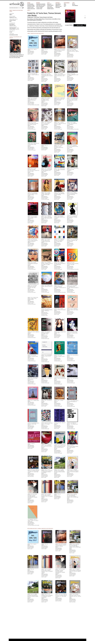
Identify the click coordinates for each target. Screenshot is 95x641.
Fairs (65, 6)
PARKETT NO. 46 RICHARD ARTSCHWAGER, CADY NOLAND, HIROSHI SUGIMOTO (72, 286)
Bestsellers (43, 4)
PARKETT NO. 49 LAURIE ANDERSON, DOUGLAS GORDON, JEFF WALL (32, 286)
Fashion (33, 6)
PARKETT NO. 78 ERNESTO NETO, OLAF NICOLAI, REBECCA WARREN (46, 123)
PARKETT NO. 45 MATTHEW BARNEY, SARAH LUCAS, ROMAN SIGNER (33, 298)
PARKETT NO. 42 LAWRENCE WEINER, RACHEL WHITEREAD (72, 309)
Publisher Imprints (50, 5)
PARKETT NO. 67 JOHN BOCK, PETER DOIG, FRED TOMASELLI (72, 169)
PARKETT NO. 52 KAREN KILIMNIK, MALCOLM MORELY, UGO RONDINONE (59, 263)
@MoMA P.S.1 (58, 5)
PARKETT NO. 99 (44, 49)
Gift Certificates (75, 5)
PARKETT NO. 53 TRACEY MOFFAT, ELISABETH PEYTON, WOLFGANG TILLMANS (47, 263)
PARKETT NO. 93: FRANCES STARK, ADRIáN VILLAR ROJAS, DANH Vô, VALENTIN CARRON (73, 470)
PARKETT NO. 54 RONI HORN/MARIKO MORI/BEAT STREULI (33, 263)
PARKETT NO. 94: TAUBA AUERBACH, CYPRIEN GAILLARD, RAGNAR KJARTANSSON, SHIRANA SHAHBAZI (32, 496)
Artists (37, 6)
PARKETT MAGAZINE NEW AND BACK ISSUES (36, 33)
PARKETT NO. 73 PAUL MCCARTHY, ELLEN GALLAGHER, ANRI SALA (58, 146)
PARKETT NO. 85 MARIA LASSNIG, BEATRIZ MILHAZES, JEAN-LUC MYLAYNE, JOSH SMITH (60, 75)
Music (30, 6)
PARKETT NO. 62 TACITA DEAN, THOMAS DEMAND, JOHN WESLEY (32, 217)
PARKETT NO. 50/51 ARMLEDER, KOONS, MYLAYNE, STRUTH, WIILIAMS (73, 263)
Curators (37, 7)
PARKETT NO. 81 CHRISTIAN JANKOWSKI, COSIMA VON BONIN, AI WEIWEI (59, 99)
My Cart (73, 4)
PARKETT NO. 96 (57, 494)
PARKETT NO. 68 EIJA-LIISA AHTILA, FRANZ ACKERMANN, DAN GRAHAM (59, 169)
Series (41, 8)
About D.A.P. (49, 4)
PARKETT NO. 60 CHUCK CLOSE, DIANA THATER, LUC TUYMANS (59, 217)
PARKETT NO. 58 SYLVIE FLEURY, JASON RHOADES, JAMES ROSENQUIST (33, 240)
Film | (28, 6)
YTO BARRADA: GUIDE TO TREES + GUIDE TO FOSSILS (33, 520)
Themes (41, 7)
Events (65, 5)
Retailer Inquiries (50, 7)
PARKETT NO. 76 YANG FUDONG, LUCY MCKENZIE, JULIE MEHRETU (72, 123)
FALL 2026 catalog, (17, 53)
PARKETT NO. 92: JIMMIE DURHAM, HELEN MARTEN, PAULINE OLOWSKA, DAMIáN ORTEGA (59, 471)
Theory (32, 7)
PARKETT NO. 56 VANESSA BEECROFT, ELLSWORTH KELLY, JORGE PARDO (59, 240)
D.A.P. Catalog (43, 5)
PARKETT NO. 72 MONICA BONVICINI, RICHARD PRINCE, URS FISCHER (72, 146)
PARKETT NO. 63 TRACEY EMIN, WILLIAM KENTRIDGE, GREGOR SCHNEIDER (72, 193)
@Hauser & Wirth (58, 6)
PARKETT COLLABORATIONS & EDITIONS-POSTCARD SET (72, 401)
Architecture (29, 5)
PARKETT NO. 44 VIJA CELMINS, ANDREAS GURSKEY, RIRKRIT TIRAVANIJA (47, 309)
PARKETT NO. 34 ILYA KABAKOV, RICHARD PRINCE (33, 356)
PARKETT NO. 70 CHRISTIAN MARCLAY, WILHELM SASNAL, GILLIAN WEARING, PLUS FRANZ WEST (46, 170)
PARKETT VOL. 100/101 (32, 49)
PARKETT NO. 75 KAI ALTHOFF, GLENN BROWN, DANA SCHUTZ (33, 144)
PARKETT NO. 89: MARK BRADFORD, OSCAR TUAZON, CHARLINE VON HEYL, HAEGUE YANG (73, 51)
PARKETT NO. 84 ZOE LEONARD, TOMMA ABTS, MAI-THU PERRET (72, 74)
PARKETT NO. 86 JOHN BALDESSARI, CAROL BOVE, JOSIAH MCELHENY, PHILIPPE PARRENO (47, 75)
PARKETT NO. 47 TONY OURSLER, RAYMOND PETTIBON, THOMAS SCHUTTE (60, 286)
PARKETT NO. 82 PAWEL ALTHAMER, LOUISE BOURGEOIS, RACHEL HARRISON (45, 100)
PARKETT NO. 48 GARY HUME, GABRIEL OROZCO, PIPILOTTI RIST (47, 286)
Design (33, 5)
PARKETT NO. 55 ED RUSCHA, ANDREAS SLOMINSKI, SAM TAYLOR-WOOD (72, 240)
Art (27, 4)
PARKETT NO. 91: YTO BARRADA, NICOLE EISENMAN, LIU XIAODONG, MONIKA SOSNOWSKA (47, 471)
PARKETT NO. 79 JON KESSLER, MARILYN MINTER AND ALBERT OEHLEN (33, 123)
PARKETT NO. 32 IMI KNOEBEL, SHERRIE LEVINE (59, 356)
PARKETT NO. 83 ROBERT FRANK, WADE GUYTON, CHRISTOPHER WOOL (32, 99)
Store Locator (49, 6)
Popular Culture (30, 8)
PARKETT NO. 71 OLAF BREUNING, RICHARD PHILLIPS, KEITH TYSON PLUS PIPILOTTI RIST (33, 170)
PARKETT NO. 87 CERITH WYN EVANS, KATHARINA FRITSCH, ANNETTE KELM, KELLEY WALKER (60, 447)
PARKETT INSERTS (31, 443)
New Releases (38, 4)
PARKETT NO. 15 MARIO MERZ (33, 400)
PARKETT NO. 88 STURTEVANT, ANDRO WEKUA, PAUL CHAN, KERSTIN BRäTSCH (72, 447)
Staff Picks (38, 5)
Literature (29, 7)
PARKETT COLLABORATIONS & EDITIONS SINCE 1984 (33, 424)
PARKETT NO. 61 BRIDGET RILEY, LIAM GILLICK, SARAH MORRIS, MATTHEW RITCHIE (46, 217)
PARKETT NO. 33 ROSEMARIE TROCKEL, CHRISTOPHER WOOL (46, 356)
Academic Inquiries (50, 8)
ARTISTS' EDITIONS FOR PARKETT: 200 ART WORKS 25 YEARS (33, 74)
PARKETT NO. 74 (44, 145)
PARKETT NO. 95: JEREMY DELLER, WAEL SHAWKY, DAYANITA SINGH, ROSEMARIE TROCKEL (47, 496)
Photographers (41, 6)
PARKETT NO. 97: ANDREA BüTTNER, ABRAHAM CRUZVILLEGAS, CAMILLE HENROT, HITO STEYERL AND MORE (72, 496)
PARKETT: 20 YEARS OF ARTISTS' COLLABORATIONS (72, 424)
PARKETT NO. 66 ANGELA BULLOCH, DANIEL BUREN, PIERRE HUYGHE (33, 194)
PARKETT (29, 10)
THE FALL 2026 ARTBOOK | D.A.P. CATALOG (16, 37)
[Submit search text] (23, 7)
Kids (34, 8)
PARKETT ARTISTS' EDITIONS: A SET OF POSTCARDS (47, 424)
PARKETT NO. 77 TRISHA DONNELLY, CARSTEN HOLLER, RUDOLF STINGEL (60, 123)
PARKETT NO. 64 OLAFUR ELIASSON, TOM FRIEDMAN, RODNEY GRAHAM (59, 193)
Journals (37, 8)
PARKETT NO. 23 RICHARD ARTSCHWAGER (32, 379)
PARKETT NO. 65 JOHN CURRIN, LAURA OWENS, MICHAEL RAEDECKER (45, 193)
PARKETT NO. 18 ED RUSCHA (72, 378)
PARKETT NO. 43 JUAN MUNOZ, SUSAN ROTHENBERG (60, 309)
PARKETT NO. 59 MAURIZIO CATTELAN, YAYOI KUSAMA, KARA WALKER (72, 217)
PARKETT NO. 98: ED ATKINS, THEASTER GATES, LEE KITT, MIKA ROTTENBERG (59, 50)
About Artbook (58, 4)
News (65, 4)
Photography (31, 4)
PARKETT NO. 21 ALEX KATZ (46, 378)
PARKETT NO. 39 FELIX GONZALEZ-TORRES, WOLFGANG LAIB (45, 333)
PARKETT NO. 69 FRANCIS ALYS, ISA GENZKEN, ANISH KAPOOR (46, 446)
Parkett (11, 14)
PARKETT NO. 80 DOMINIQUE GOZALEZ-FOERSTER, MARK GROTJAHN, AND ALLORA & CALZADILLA (72, 100)
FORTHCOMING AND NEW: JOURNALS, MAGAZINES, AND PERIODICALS (40, 528)
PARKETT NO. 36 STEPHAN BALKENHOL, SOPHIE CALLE (72, 333)
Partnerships (58, 7)
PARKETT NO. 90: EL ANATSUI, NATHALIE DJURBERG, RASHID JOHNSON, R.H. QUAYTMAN (33, 470)
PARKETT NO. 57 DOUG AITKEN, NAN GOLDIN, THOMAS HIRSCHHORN (45, 240)
